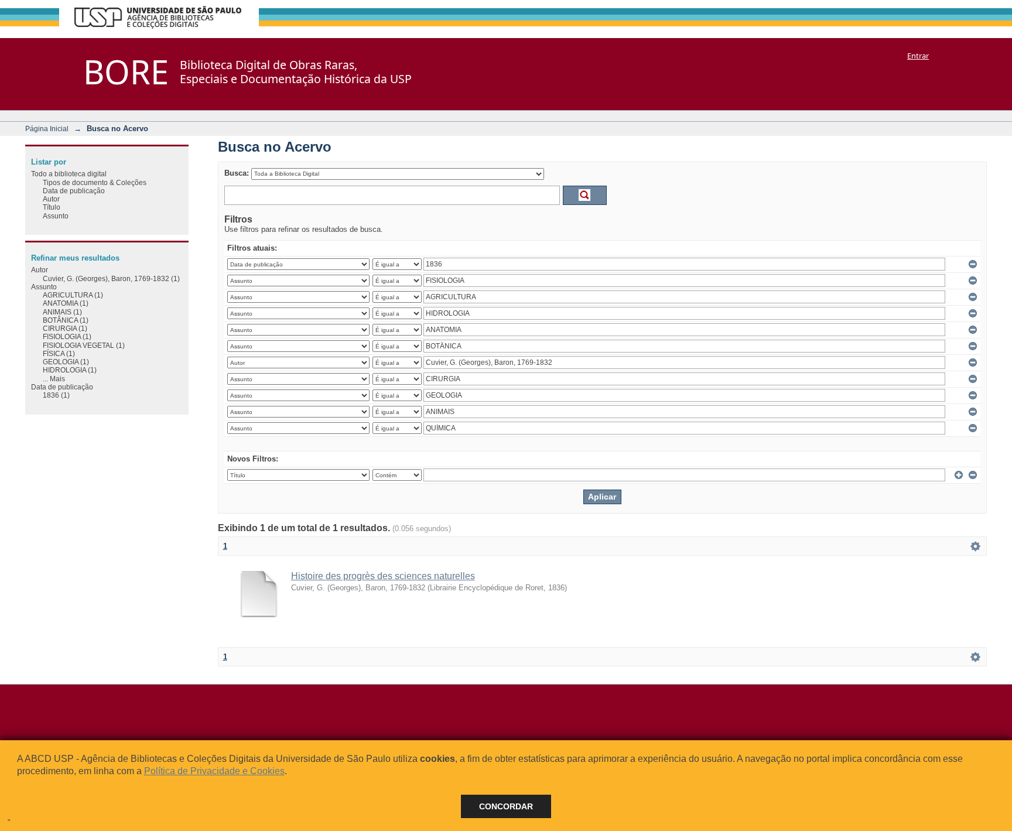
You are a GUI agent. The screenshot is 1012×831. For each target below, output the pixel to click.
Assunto (56, 216)
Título (51, 207)
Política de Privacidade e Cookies (214, 771)
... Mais (54, 378)
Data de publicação (74, 190)
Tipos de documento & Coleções (94, 182)
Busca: (236, 173)
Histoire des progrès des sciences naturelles (383, 576)
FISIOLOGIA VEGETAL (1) (84, 345)
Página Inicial (47, 128)
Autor (51, 199)
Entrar (918, 55)
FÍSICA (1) (59, 353)
